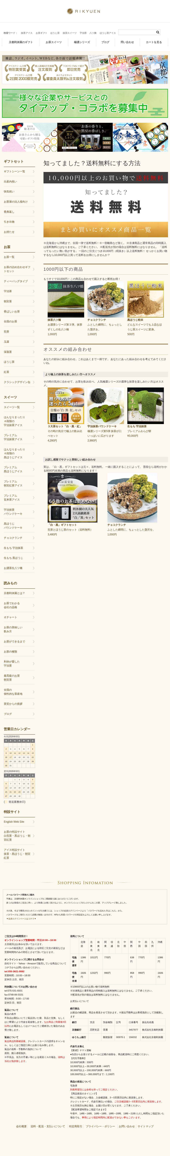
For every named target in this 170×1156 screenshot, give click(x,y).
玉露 (6, 341)
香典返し (9, 211)
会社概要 (21, 1126)
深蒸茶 (8, 351)
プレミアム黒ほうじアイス (13, 469)
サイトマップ (146, 1126)
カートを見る (154, 42)
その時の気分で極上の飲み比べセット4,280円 (65, 433)
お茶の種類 (10, 651)
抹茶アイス (27, 33)
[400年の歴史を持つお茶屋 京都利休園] (85, 12)
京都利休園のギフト (21, 42)
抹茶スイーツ (70, 33)
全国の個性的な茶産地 (13, 691)
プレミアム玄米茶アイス (12, 497)
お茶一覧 (9, 257)
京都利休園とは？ (14, 593)
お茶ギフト (41, 33)
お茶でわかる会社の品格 (12, 605)
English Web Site (14, 821)
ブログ (105, 42)
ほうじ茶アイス (108, 33)
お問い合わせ (127, 1126)
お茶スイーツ (54, 42)
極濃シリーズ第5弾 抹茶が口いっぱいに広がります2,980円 (104, 433)
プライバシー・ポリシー (100, 1126)
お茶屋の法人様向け (16, 201)
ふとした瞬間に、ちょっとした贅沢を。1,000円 (104, 326)
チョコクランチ (13, 537)
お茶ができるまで (14, 641)
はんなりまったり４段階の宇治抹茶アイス (14, 421)
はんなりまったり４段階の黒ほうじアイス (14, 453)
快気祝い (9, 191)
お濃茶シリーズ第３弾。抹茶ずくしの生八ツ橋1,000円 (65, 326)
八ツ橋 (92, 33)
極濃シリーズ (82, 42)
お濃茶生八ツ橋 (13, 568)
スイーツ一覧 (12, 407)
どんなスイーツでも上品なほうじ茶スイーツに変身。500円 (144, 326)
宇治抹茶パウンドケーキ (13, 511)
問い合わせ (127, 42)
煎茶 (6, 331)
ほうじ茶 (55, 33)
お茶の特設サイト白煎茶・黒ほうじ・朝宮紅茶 (17, 835)
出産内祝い (10, 181)
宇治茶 (83, 33)
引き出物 (9, 221)
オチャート (10, 617)
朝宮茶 (8, 301)
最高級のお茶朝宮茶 (12, 677)
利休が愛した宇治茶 (12, 663)
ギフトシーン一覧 (14, 171)
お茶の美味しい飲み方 (13, 629)
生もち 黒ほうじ (13, 557)
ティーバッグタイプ (16, 281)
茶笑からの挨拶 (13, 703)
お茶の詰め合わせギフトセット (17, 269)
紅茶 (6, 372)
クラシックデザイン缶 (17, 382)
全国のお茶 (10, 321)
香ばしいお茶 (12, 311)
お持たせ (9, 231)
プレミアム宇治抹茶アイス (13, 437)
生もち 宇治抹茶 (13, 548)
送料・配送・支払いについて (48, 1126)
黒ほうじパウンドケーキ (13, 525)
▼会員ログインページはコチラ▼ (21, 919)
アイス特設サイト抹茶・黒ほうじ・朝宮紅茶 (17, 853)
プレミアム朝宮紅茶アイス (13, 483)
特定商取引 (75, 1126)
